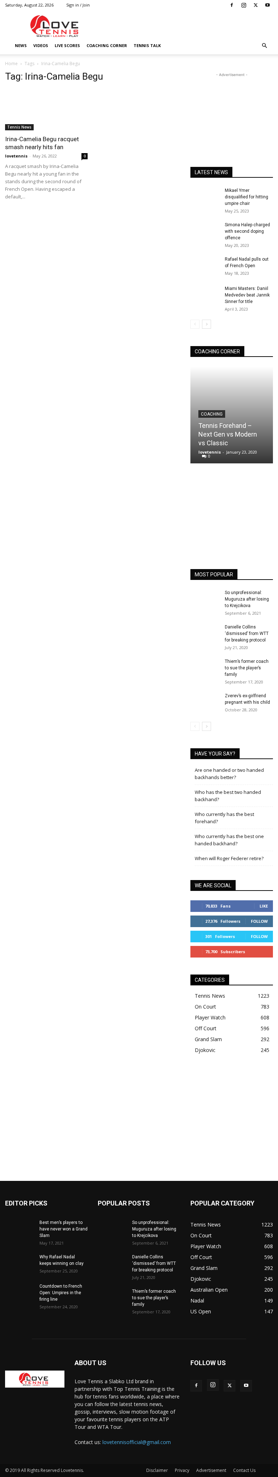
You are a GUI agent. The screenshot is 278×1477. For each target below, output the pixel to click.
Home (11, 63)
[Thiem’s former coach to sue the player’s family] (204, 668)
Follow (259, 921)
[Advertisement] (188, 26)
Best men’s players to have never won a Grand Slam (63, 1229)
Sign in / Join (78, 5)
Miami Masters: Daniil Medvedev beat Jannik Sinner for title (247, 295)
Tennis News (19, 127)
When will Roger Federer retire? (229, 858)
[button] (264, 45)
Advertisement (211, 1470)
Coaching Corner (107, 45)
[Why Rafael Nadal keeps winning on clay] (19, 1264)
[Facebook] (231, 5)
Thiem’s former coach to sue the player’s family (247, 668)
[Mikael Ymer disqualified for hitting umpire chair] (204, 197)
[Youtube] (267, 5)
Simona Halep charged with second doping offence (247, 231)
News (21, 45)
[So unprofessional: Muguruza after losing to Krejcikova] (204, 599)
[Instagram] (243, 5)
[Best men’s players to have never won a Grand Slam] (19, 1229)
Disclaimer (157, 1470)
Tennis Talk (147, 45)
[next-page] (206, 324)
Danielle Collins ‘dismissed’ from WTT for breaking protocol (247, 633)
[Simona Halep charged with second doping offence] (204, 232)
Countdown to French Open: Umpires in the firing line (60, 1293)
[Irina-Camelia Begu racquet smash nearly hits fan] (46, 109)
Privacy (182, 1470)
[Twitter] (255, 5)
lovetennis (16, 156)
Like (264, 906)
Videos (40, 45)
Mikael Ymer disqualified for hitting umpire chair (246, 197)
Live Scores (67, 45)
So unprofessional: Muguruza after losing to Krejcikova (247, 599)
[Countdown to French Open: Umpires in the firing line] (19, 1293)
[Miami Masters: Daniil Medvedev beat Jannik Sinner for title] (204, 295)
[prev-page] (194, 324)
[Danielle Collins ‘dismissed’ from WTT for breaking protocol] (204, 634)
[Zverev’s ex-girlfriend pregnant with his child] (204, 703)
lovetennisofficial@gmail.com (136, 1442)
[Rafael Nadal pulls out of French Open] (204, 266)
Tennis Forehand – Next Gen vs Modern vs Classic (227, 434)
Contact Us (244, 1470)
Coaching (212, 414)
